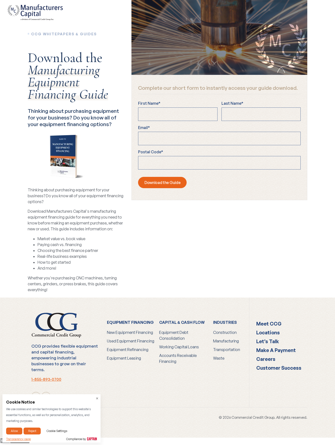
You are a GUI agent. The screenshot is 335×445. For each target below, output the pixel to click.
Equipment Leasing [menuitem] (124, 358)
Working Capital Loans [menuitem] (179, 346)
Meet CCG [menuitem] (269, 324)
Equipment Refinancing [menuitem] (127, 349)
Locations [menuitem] (268, 332)
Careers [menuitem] (265, 359)
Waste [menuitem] (218, 358)
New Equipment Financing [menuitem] (130, 332)
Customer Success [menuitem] (278, 368)
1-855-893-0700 (46, 379)
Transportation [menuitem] (226, 349)
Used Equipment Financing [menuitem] (130, 341)
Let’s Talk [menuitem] (267, 341)
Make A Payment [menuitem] (276, 350)
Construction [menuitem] (225, 332)
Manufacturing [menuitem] (226, 341)
